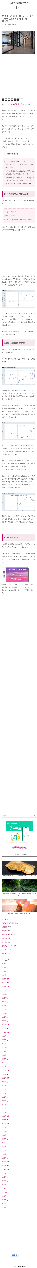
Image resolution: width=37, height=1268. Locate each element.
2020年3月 (5, 1150)
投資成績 (5, 938)
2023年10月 (6, 986)
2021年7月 (5, 1089)
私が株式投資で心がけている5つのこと (19, 913)
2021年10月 (6, 1078)
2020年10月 (6, 1124)
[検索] (35, 816)
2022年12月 (6, 1024)
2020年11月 (5, 1120)
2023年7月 (5, 998)
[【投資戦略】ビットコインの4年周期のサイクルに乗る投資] (19, 868)
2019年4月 (5, 1192)
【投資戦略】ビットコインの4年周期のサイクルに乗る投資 (19, 875)
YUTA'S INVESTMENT (18, 1266)
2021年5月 (5, 1097)
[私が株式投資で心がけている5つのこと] (19, 905)
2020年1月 (5, 1158)
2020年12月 (6, 1116)
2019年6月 (5, 1184)
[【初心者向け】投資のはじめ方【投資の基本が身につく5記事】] (19, 885)
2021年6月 (5, 1093)
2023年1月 (5, 1021)
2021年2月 (5, 1108)
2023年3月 (5, 1013)
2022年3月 (5, 1059)
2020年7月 (5, 1135)
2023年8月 (5, 994)
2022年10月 (6, 1032)
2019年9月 (5, 1173)
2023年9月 (5, 990)
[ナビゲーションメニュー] (18, 7)
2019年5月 (5, 1188)
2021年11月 (5, 1074)
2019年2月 (5, 1200)
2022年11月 (5, 1028)
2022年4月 (5, 1055)
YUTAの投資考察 (7, 923)
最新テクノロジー (7, 946)
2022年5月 (5, 1051)
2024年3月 (5, 967)
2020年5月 (5, 1143)
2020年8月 (5, 1131)
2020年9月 (5, 1127)
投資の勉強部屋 (7, 934)
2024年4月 (5, 964)
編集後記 (5, 953)
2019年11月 (5, 1165)
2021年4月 (5, 1101)
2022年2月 (5, 1063)
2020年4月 (5, 1146)
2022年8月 (5, 1040)
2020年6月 (5, 1139)
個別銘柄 (5, 927)
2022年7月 (5, 1044)
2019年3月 (5, 1196)
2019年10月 (6, 1169)
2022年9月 (5, 1036)
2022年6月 (5, 1047)
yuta (5, 24)
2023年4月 (5, 1009)
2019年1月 (5, 1204)
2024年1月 (5, 975)
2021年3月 (5, 1104)
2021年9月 (5, 1082)
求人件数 (16, 104)
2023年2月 (5, 1017)
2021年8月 (5, 1085)
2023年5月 (5, 1005)
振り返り (5, 942)
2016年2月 (5, 1207)
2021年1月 (5, 1112)
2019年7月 (5, 1181)
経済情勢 (5, 950)
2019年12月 (6, 1162)
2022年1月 (5, 1066)
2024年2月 (5, 971)
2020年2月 (5, 1154)
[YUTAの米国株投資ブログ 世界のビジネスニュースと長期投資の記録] (18, 2)
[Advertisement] (18, 78)
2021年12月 (6, 1070)
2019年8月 (5, 1177)
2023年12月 (6, 979)
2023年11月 (5, 983)
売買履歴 (5, 930)
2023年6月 (5, 1002)
